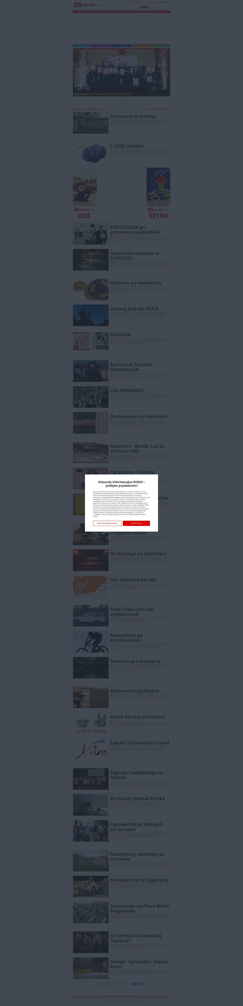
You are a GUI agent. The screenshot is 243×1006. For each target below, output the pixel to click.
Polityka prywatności (107, 523)
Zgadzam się (136, 523)
